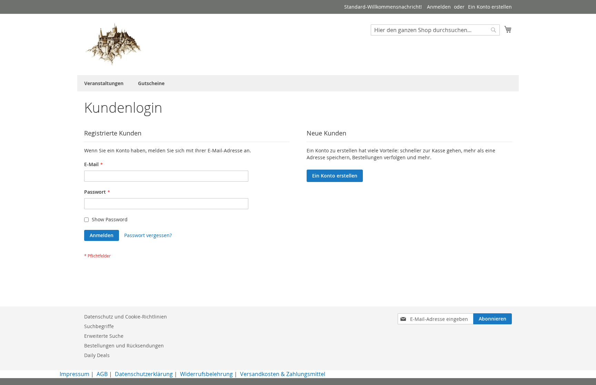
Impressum (74, 374)
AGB (102, 374)
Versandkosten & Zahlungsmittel (282, 374)
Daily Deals (97, 355)
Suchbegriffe (99, 326)
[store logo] (113, 44)
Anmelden (439, 6)
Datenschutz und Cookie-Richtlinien (125, 316)
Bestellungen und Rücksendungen (124, 345)
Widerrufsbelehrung (206, 374)
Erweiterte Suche (103, 336)
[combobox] (435, 30)
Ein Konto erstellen (490, 6)
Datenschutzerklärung (144, 374)
